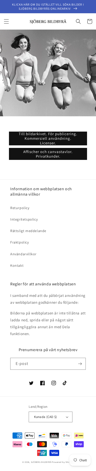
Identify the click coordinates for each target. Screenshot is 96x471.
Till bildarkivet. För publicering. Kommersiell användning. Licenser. (48, 138)
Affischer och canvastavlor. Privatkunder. (48, 154)
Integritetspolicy (24, 219)
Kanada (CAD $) (45, 417)
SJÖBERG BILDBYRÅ (41, 462)
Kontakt (17, 265)
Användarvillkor (23, 254)
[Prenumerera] (80, 364)
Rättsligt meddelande (28, 230)
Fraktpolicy (19, 242)
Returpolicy (19, 208)
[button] (6, 21)
